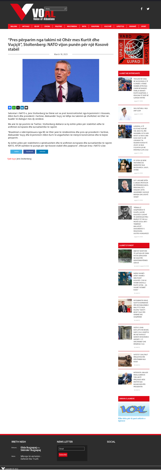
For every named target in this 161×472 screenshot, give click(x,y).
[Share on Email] (26, 107)
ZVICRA (47, 26)
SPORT (143, 26)
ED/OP (36, 26)
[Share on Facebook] (10, 107)
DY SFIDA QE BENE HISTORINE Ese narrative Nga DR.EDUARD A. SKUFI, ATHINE (141, 165)
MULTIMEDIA (72, 26)
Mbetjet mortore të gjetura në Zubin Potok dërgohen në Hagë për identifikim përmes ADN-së (141, 257)
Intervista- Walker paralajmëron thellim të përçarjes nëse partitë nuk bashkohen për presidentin (141, 380)
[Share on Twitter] (18, 107)
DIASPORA (95, 26)
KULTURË (107, 26)
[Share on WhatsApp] (14, 107)
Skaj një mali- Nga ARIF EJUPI (141, 110)
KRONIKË (132, 26)
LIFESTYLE (120, 26)
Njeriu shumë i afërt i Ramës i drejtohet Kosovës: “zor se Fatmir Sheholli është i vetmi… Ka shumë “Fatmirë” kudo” (140, 282)
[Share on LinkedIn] (22, 107)
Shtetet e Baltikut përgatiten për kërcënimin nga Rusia (141, 358)
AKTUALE (25, 26)
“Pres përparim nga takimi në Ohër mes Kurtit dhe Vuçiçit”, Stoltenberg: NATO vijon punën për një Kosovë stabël (58, 45)
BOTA (84, 26)
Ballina (14, 26)
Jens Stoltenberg (24, 159)
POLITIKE (58, 26)
